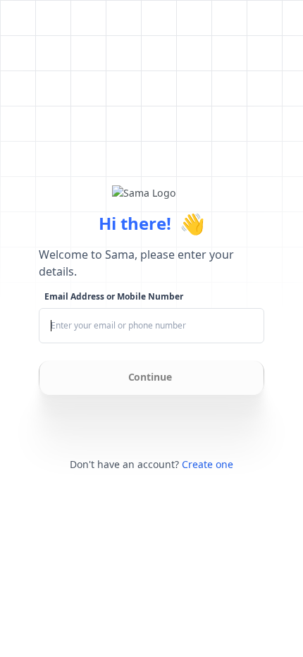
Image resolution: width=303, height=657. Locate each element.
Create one (207, 464)
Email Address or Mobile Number (113, 296)
